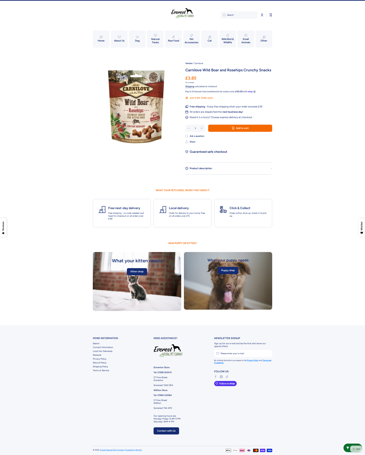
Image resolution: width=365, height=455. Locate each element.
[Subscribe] (268, 353)
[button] (270, 15)
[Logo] (182, 15)
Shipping (189, 86)
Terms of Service (101, 370)
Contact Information (103, 347)
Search (96, 343)
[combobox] (239, 15)
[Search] (223, 15)
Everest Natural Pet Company (112, 450)
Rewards (97, 355)
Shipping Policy (100, 366)
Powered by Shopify (133, 450)
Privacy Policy (99, 358)
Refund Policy (100, 362)
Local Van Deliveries (102, 351)
